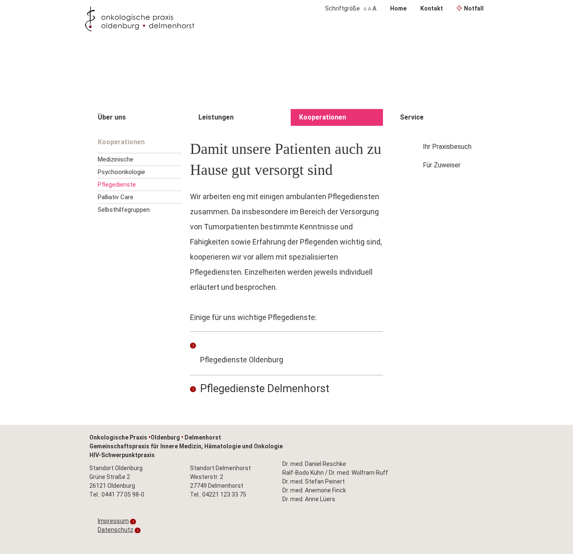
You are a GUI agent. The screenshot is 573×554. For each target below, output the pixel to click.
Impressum (113, 521)
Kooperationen (322, 117)
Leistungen (216, 117)
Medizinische (115, 159)
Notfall (474, 8)
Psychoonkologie (121, 172)
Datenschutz (115, 529)
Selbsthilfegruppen (124, 209)
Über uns (112, 117)
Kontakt (431, 8)
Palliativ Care (115, 197)
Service (412, 117)
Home (398, 8)
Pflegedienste (117, 184)
